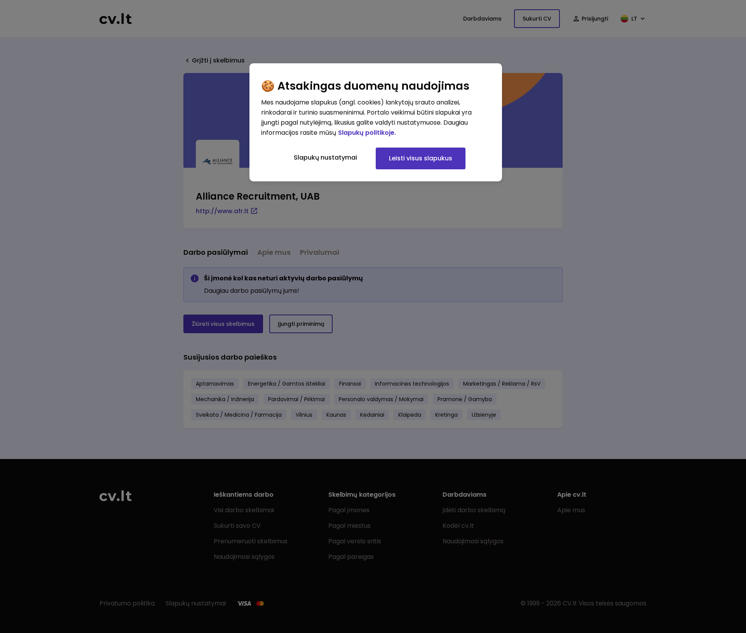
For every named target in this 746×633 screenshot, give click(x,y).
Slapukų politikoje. (367, 132)
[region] (375, 122)
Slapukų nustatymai (325, 157)
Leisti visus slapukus (420, 158)
